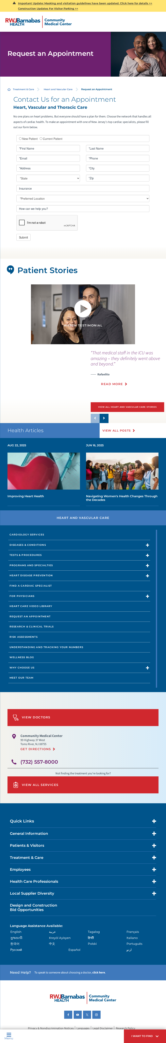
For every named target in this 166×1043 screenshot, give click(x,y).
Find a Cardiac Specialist (31, 585)
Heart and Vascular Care (58, 89)
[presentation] (128, 370)
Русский (16, 950)
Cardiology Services (27, 534)
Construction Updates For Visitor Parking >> (48, 8)
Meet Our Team (21, 677)
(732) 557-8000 (39, 762)
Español (74, 950)
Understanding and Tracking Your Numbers (46, 647)
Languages (83, 1028)
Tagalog (94, 932)
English (15, 932)
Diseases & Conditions (28, 545)
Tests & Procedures (26, 555)
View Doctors (36, 717)
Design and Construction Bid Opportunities (33, 907)
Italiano (132, 938)
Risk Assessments (24, 637)
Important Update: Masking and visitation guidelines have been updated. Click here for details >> (85, 3)
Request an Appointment (30, 616)
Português (134, 944)
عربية (52, 932)
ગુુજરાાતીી (16, 938)
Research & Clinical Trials (32, 626)
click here (98, 972)
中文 (52, 944)
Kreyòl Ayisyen (60, 938)
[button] (145, 1036)
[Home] (38, 22)
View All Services (40, 785)
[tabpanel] (83, 314)
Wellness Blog (22, 657)
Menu (8, 1038)
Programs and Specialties (31, 565)
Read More (112, 384)
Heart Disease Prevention (31, 575)
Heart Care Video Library (31, 606)
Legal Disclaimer (103, 1028)
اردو (129, 950)
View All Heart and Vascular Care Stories (127, 407)
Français (133, 932)
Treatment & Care (23, 89)
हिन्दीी (91, 938)
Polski (92, 944)
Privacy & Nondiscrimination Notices (51, 1028)
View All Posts (116, 430)
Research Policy (125, 1028)
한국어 (14, 944)
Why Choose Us (22, 667)
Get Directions (35, 749)
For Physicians (22, 596)
